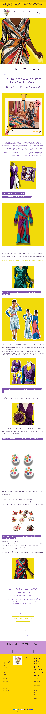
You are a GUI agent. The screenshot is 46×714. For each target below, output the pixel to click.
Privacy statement (5, 687)
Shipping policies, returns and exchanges (6, 680)
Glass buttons (37, 685)
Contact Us (5, 683)
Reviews (4, 674)
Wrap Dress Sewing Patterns (23, 621)
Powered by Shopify (27, 711)
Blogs (4, 670)
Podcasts (5, 672)
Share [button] (4, 74)
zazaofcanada (21, 711)
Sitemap (5, 692)
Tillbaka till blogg (23, 635)
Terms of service (6, 690)
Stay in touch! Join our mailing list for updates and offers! (6, 661)
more (38, 701)
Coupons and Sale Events (6, 668)
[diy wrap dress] (23, 137)
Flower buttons (38, 694)
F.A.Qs (4, 676)
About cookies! (6, 685)
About (4, 665)
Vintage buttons (38, 688)
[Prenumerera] (32, 651)
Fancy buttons (6, 497)
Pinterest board (25, 150)
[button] (17, 11)
